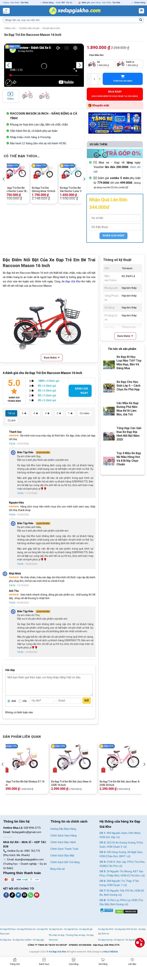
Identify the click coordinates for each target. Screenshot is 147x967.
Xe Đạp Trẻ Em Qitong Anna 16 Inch (43, 189)
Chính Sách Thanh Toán (64, 848)
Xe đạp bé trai (71, 929)
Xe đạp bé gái (86, 929)
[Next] (79, 65)
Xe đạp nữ (119, 940)
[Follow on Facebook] (6, 895)
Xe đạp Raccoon (51, 28)
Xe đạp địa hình (106, 929)
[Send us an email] (24, 895)
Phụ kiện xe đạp (56, 935)
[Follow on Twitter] (18, 895)
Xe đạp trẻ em (56, 929)
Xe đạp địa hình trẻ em (126, 929)
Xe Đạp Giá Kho (70, 281)
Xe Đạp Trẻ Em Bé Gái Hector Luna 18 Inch (15, 189)
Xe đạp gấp (38, 940)
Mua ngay (115, 91)
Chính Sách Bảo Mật (62, 855)
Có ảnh (12, 420)
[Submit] (141, 20)
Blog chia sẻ (57, 868)
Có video (84, 413)
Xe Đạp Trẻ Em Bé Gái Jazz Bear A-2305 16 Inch (71, 783)
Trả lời (12, 443)
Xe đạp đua (5, 940)
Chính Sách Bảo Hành (63, 842)
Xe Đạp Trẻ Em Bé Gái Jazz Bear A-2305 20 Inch (119, 783)
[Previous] (8, 65)
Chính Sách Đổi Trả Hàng (65, 862)
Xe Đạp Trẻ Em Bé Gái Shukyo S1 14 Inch (23, 783)
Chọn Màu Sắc (96, 55)
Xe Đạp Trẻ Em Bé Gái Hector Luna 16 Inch (71, 189)
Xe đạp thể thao (7, 929)
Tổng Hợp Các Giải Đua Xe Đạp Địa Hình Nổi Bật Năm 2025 (129, 433)
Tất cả (11, 413)
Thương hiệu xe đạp (29, 28)
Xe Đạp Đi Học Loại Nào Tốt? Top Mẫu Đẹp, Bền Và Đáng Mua (129, 362)
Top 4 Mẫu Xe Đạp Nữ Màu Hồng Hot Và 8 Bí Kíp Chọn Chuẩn (129, 458)
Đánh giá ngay (81, 391)
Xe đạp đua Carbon (22, 940)
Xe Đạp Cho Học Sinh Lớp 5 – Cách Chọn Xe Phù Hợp (128, 385)
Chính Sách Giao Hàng (63, 835)
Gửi (86, 700)
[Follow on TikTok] (12, 895)
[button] (6, 11)
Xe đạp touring (105, 940)
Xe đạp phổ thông (134, 940)
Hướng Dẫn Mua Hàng (63, 829)
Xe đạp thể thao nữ (26, 929)
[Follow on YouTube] (36, 895)
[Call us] (30, 895)
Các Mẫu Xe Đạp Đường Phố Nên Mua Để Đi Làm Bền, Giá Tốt (128, 408)
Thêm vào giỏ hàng (122, 81)
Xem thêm (50, 357)
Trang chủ (9, 28)
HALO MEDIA (110, 951)
